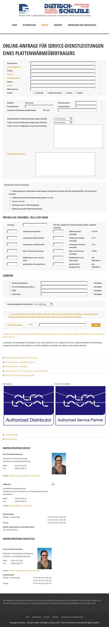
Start (14, 25)
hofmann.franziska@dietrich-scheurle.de (24, 476)
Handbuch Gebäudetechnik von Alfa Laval (21, 358)
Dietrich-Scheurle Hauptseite (16, 367)
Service (44, 25)
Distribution (29, 25)
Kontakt (58, 25)
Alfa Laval (24, 603)
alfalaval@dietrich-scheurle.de (20, 506)
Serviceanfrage (11, 439)
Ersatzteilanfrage (11, 435)
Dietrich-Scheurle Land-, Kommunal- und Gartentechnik (26, 371)
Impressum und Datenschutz (82, 25)
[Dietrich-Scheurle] (54, 13)
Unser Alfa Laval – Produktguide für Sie (20, 362)
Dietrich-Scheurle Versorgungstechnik (19, 375)
